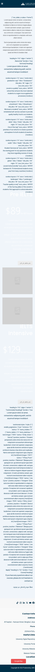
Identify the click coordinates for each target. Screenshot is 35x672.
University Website (28, 649)
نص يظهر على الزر (25, 263)
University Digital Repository (25, 639)
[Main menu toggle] (2, 4)
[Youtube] (30, 602)
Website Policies (29, 653)
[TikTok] (17, 602)
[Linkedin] (23, 602)
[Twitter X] (27, 602)
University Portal (29, 644)
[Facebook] (33, 602)
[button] (18, 661)
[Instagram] (20, 602)
